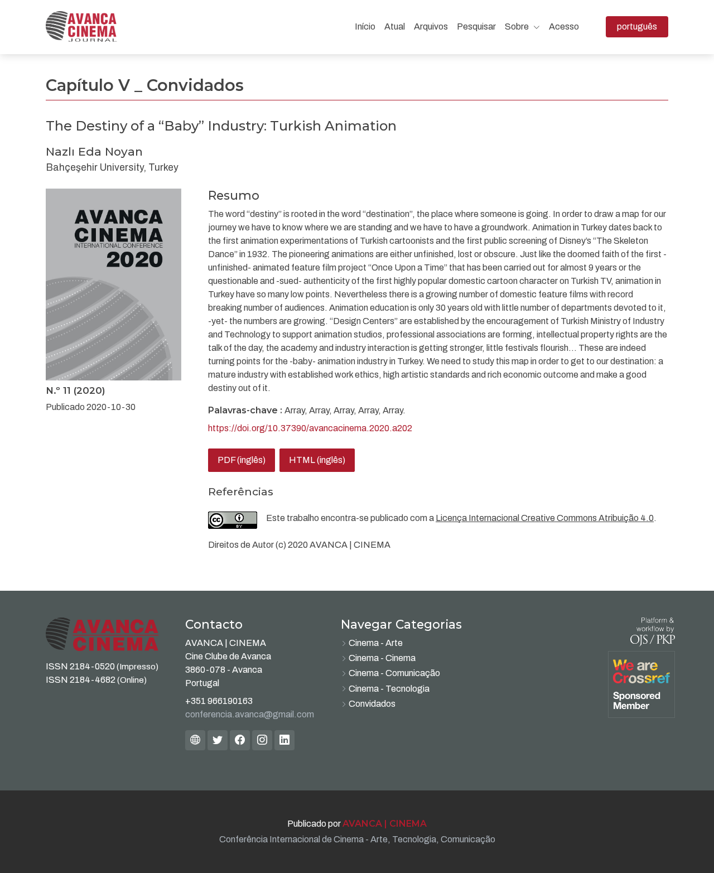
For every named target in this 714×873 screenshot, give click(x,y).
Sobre (517, 26)
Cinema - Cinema (382, 658)
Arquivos (431, 26)
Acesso (564, 26)
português (642, 26)
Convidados (372, 703)
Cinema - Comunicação (394, 673)
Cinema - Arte (376, 643)
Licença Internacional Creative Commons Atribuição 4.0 (545, 518)
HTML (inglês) (317, 460)
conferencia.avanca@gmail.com (249, 714)
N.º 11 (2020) (75, 390)
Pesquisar (476, 26)
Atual (394, 26)
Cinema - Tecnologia (389, 688)
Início (365, 26)
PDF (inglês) (242, 460)
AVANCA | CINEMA (384, 823)
